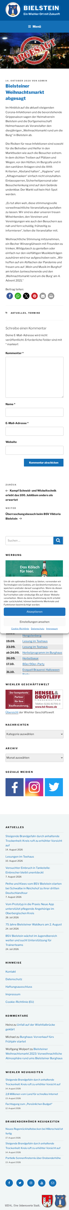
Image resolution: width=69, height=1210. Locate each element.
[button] (9, 296)
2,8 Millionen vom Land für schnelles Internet (32, 1094)
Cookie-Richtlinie (20, 628)
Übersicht (12, 712)
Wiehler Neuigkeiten (24, 1072)
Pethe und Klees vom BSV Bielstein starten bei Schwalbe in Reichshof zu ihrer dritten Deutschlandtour (34, 888)
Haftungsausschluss (19, 986)
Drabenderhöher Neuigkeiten (33, 1121)
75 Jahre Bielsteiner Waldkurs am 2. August (34, 924)
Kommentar (15, 353)
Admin (42, 80)
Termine (34, 313)
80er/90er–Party (33, 664)
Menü (37, 26)
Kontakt (11, 971)
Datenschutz (37, 628)
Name (10, 404)
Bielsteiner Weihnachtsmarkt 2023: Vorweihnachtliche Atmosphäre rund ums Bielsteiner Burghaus (34, 1053)
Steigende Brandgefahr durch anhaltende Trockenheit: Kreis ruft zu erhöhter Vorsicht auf (34, 841)
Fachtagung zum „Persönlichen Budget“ (29, 1103)
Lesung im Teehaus (35, 641)
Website (11, 442)
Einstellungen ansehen (34, 622)
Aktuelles (18, 313)
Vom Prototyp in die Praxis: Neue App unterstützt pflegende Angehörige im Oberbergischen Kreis (30, 909)
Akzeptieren (34, 611)
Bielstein (41, 8)
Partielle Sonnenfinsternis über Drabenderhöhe (33, 1157)
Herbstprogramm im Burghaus (42, 652)
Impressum (52, 628)
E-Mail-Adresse (17, 423)
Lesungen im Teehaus (20, 856)
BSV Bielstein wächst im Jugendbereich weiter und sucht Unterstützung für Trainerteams (31, 940)
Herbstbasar (30, 658)
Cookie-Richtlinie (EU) (20, 1002)
